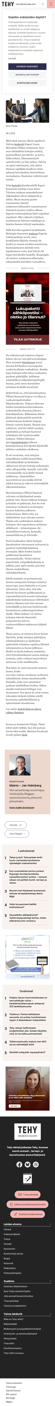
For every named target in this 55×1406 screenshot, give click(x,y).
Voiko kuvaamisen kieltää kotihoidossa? (22, 906)
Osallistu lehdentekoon (31, 1214)
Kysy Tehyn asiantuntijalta (17, 1291)
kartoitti (16, 185)
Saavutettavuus (13, 1390)
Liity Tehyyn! (15, 833)
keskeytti (19, 144)
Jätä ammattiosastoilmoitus (18, 1296)
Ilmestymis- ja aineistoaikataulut (20, 1333)
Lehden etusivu (13, 1224)
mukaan (33, 233)
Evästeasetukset (27, 83)
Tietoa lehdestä (13, 1314)
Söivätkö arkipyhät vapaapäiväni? (27, 1052)
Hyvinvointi (9, 1248)
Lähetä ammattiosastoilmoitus (30, 1204)
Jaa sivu (13, 825)
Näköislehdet (10, 1324)
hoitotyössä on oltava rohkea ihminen (23, 710)
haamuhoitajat (19, 442)
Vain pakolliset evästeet (27, 75)
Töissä (7, 1239)
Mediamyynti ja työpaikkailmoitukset (22, 1329)
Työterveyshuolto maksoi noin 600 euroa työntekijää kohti (27, 1043)
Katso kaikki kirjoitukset (22, 807)
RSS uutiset (11, 1394)
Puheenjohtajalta (12, 1273)
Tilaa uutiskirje (30, 1194)
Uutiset (7, 1229)
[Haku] (42, 4)
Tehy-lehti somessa (13, 1353)
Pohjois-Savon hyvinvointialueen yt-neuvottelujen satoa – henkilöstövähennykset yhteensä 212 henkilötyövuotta (28, 1002)
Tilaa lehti (9, 1343)
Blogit (7, 1258)
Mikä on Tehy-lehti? (13, 1319)
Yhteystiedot (10, 1338)
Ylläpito (9, 1402)
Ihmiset (8, 1244)
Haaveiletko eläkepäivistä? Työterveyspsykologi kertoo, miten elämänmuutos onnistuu (27, 918)
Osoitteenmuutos (13, 1348)
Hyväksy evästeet (27, 67)
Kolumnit (8, 1263)
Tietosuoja (11, 1387)
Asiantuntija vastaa (13, 1253)
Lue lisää (12, 58)
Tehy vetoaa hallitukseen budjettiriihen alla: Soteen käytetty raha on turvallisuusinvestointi (27, 1030)
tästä (24, 735)
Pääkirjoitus (10, 1268)
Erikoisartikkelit (12, 1234)
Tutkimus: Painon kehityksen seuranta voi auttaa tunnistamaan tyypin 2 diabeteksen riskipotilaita (27, 1017)
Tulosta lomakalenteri (15, 1305)
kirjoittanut (28, 362)
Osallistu (9, 1281)
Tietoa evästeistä (14, 1383)
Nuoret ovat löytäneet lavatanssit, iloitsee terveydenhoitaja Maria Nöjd (27, 893)
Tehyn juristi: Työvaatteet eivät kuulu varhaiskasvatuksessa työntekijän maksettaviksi (25, 860)
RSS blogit (10, 1398)
